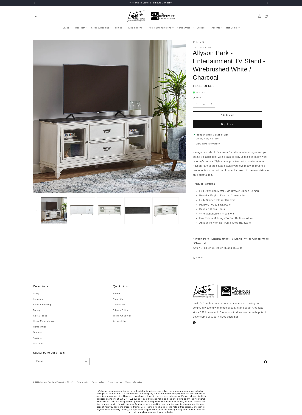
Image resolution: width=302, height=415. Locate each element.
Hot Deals (38, 343)
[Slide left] (36, 210)
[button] (36, 16)
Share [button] (199, 257)
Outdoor (37, 332)
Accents (37, 338)
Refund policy (83, 382)
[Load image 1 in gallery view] (54, 210)
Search (117, 293)
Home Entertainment (44, 321)
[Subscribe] (86, 361)
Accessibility (119, 321)
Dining (36, 310)
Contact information (133, 382)
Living (36, 293)
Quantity (197, 97)
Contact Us (119, 304)
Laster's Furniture (48, 382)
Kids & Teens (40, 315)
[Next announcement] (267, 3)
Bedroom (38, 299)
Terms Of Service (122, 315)
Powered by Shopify (65, 382)
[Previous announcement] (34, 3)
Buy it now (227, 124)
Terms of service (115, 382)
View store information (208, 143)
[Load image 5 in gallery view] (165, 210)
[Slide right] (182, 210)
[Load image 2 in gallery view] (82, 210)
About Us (118, 299)
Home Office (40, 326)
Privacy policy (98, 382)
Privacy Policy (120, 310)
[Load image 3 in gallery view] (110, 210)
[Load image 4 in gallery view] (137, 210)
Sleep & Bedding (42, 304)
